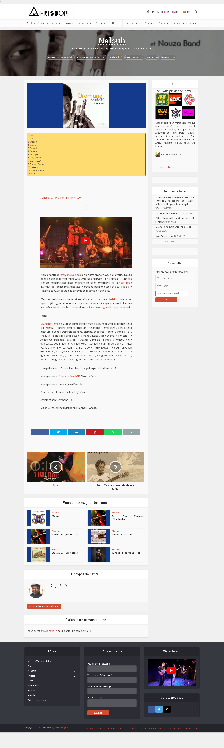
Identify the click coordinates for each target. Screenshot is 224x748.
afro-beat (72, 307)
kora (97, 299)
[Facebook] (151, 709)
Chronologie (157, 728)
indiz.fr (119, 57)
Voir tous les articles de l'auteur (44, 606)
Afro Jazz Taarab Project (126, 552)
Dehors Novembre (122, 534)
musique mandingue (96, 307)
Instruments (132, 23)
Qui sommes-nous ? (182, 728)
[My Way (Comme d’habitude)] (98, 518)
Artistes (100, 23)
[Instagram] (167, 709)
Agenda (163, 23)
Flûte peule (94, 57)
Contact (196, 728)
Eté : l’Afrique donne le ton (175, 91)
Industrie (83, 23)
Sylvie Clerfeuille (173, 154)
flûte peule (125, 282)
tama (92, 303)
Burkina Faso (137, 57)
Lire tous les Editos (164, 167)
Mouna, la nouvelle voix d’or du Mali (173, 226)
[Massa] (38, 518)
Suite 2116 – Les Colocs (65, 552)
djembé (83, 303)
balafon (113, 299)
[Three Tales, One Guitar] (38, 536)
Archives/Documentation (42, 23)
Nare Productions (164, 236)
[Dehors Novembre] (98, 536)
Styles (116, 23)
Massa (55, 516)
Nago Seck (109, 48)
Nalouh (112, 40)
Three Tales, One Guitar (65, 534)
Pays (68, 23)
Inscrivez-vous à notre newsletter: (172, 271)
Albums (149, 23)
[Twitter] (159, 709)
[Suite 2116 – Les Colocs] (38, 554)
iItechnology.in (61, 727)
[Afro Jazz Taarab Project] (98, 554)
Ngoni (102, 57)
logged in (51, 630)
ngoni (43, 303)
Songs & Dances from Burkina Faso (60, 197)
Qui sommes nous (183, 23)
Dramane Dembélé (65, 57)
